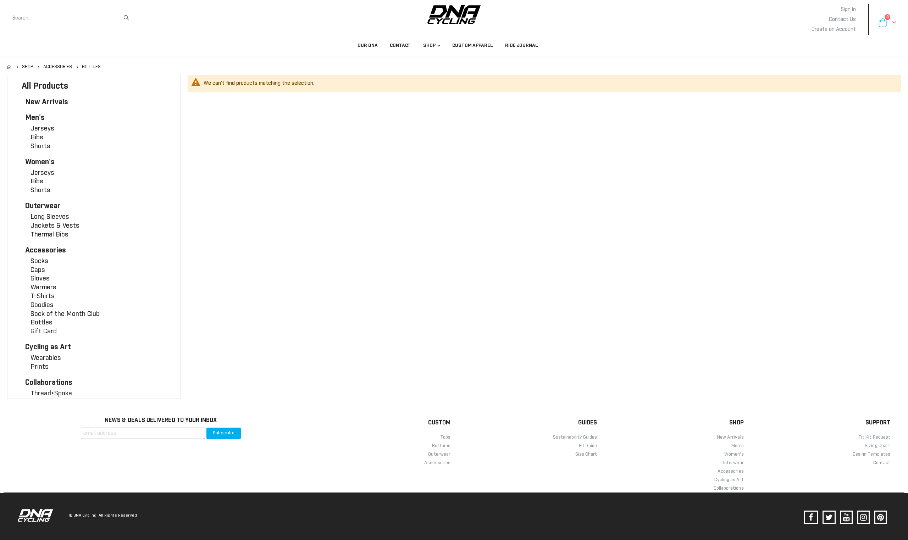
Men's (35, 117)
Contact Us (842, 19)
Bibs (37, 137)
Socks (39, 261)
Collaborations (48, 382)
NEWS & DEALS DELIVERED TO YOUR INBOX (161, 420)
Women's (40, 162)
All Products (45, 86)
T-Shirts (43, 296)
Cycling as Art (48, 347)
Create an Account (834, 29)
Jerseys (42, 129)
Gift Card (44, 331)
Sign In (848, 9)
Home (9, 67)
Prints (40, 367)
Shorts (40, 146)
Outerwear (43, 206)
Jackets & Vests (55, 226)
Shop (27, 67)
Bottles (41, 322)
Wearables (46, 358)
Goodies (42, 305)
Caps (38, 270)
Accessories (57, 67)
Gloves (40, 278)
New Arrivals (46, 102)
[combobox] (67, 18)
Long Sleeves (50, 217)
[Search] (126, 18)
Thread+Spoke (51, 393)
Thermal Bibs (49, 235)
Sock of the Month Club (65, 314)
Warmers (43, 287)
